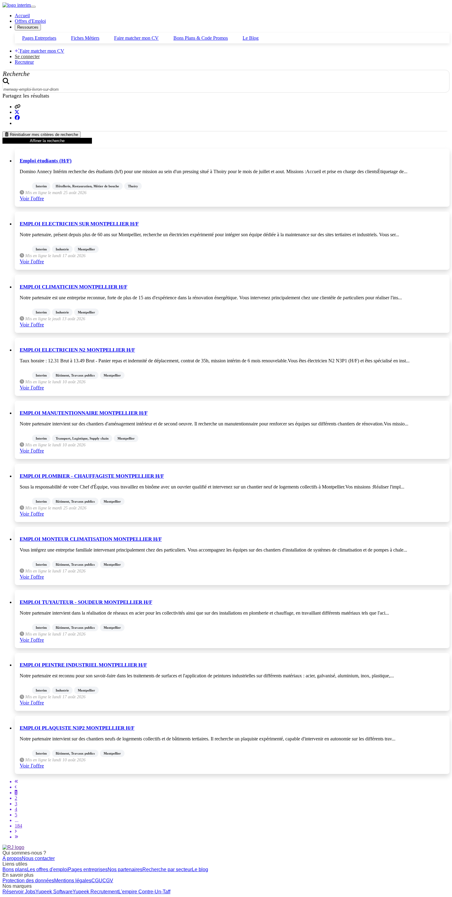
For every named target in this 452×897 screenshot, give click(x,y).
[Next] (16, 831)
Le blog (200, 869)
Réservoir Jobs (18, 891)
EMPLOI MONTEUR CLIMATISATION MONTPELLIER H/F (91, 539)
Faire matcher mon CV (136, 38)
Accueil (22, 15)
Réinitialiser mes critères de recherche (43, 134)
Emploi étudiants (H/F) (46, 161)
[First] (16, 781)
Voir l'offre (32, 198)
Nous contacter (38, 858)
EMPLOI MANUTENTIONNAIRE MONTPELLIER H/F (84, 413)
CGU (96, 880)
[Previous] (16, 787)
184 (18, 825)
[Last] (16, 836)
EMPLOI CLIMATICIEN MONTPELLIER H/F (73, 287)
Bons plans (14, 869)
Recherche (16, 73)
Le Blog (251, 38)
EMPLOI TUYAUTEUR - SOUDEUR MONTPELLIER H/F (86, 602)
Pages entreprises (88, 869)
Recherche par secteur (167, 869)
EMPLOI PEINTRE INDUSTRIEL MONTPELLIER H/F (83, 665)
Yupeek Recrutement (95, 891)
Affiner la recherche (47, 140)
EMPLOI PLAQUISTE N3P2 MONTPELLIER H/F (77, 728)
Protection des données (28, 880)
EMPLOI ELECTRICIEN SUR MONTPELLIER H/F (79, 224)
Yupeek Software (54, 891)
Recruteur (24, 62)
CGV (107, 880)
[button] (17, 106)
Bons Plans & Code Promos (200, 38)
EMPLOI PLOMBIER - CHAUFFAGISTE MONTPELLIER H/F (92, 476)
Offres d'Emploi (30, 21)
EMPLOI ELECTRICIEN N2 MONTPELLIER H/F (77, 350)
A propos (12, 858)
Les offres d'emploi (47, 869)
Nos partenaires (125, 869)
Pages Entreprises (39, 38)
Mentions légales (72, 880)
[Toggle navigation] (33, 7)
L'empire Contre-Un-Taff (144, 891)
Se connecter (27, 56)
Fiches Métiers (85, 38)
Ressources (27, 27)
